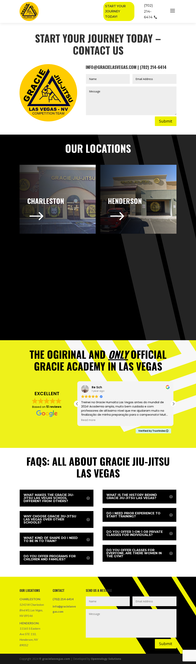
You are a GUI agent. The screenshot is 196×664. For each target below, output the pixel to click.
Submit (165, 121)
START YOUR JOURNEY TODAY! (115, 11)
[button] (173, 404)
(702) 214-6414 (148, 11)
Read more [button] (88, 420)
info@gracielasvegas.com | (113, 67)
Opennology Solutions (106, 659)
